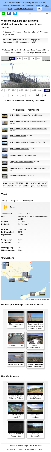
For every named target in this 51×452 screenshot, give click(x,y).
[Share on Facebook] (9, 13)
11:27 (21, 90)
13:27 (34, 90)
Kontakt (38, 445)
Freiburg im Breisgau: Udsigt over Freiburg (15, 397)
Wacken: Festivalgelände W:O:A (35, 346)
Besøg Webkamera (36, 100)
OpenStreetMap (36, 299)
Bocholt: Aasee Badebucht (35, 416)
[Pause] (17, 95)
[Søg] (47, 14)
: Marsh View (19, 149)
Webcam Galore (33, 449)
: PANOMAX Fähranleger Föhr (25, 142)
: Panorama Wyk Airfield (23, 115)
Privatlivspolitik (25, 445)
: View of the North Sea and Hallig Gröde (28, 168)
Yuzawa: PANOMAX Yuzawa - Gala (16, 435)
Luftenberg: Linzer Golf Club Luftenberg (35, 397)
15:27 (47, 90)
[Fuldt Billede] (37, 95)
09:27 (8, 90)
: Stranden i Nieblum (20, 155)
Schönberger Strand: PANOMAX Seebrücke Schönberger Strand (35, 326)
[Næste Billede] (29, 95)
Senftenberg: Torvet (16, 345)
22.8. (25, 58)
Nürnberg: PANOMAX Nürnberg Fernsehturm (35, 366)
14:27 (40, 90)
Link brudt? (41, 183)
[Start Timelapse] (12, 95)
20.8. (39, 58)
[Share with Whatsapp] (3, 13)
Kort (9, 100)
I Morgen (14, 201)
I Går (19, 58)
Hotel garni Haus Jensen (36, 186)
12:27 (27, 90)
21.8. (32, 58)
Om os (12, 445)
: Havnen (18, 136)
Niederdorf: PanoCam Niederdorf (16, 416)
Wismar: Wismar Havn (16, 364)
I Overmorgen (27, 201)
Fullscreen (19, 100)
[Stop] (23, 95)
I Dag (12, 58)
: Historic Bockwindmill (21, 162)
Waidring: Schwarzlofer (35, 435)
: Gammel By (19, 175)
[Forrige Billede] (5, 95)
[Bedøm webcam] (45, 95)
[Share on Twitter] (15, 13)
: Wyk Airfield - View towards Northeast (28, 129)
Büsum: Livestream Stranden (15, 325)
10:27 (14, 90)
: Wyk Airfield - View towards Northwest (28, 122)
